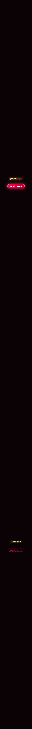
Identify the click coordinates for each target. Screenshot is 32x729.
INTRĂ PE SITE (16, 186)
